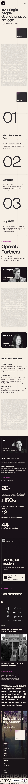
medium (6, 767)
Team (5, 750)
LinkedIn (6, 768)
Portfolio (6, 748)
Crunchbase (7, 765)
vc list (6, 755)
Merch (6, 772)
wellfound (7, 770)
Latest (5, 752)
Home (5, 746)
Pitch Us (6, 753)
